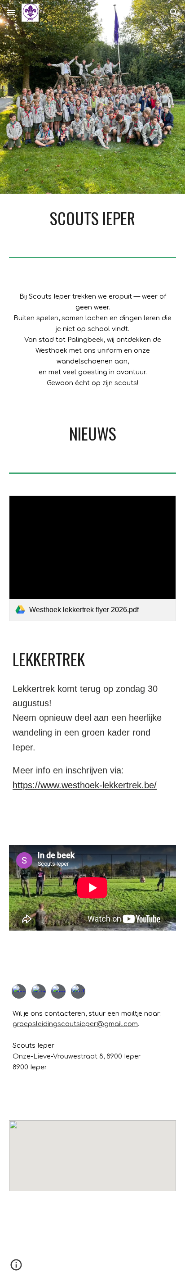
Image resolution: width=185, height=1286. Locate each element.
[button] (11, 12)
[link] (92, 558)
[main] (92, 218)
